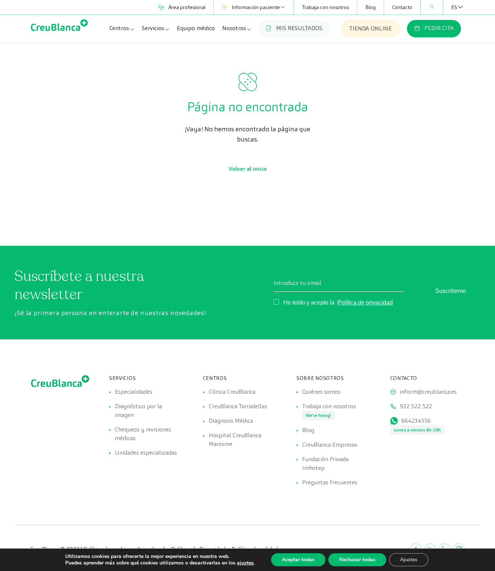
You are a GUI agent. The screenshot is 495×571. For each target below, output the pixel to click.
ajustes (245, 563)
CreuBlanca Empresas (329, 444)
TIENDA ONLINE (370, 28)
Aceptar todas (298, 559)
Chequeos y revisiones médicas (143, 434)
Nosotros (234, 28)
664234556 (416, 421)
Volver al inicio (248, 169)
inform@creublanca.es (428, 392)
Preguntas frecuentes (329, 482)
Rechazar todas (357, 559)
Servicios (153, 28)
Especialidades (133, 392)
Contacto (402, 7)
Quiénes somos (321, 392)
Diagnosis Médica (231, 421)
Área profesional (187, 7)
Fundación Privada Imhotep (325, 463)
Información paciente (256, 7)
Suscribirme (450, 291)
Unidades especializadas (146, 452)
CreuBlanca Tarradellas (238, 406)
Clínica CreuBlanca (232, 392)
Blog (370, 7)
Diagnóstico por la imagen (138, 410)
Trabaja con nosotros (325, 7)
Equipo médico (196, 28)
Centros (119, 28)
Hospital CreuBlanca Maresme (235, 439)
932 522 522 (416, 406)
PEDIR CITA (439, 28)
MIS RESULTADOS (299, 28)
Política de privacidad (365, 302)
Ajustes (408, 559)
